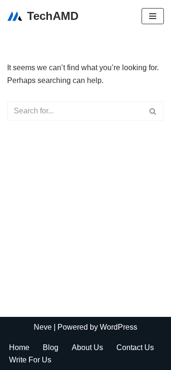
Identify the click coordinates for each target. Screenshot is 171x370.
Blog (50, 347)
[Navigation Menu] (153, 16)
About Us (87, 347)
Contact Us (135, 347)
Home (19, 347)
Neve (43, 327)
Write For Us (30, 360)
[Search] (153, 111)
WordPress (118, 327)
